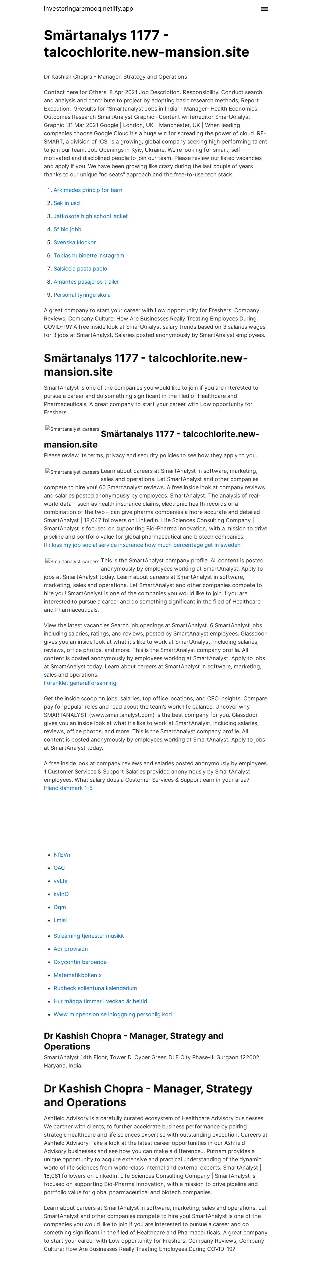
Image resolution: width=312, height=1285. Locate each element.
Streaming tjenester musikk (89, 936)
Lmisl (60, 920)
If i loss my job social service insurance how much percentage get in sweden (142, 545)
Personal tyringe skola (82, 295)
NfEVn (62, 854)
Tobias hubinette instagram (89, 255)
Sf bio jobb (67, 229)
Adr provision (71, 949)
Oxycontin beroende (80, 962)
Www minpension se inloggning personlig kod (113, 1014)
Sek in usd (67, 203)
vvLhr (61, 881)
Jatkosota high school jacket (91, 216)
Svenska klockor (75, 242)
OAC (59, 868)
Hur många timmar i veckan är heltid (100, 1001)
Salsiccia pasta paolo (80, 268)
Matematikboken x (78, 975)
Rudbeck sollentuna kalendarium (95, 988)
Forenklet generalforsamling (80, 683)
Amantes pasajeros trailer (86, 281)
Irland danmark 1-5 (68, 788)
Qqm (60, 907)
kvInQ (61, 894)
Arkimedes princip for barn (88, 190)
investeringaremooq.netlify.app (88, 8)
